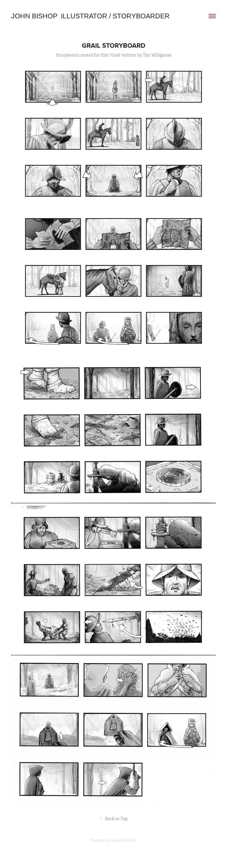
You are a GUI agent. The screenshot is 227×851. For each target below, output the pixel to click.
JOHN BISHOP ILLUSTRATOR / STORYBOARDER (90, 16)
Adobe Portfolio (123, 840)
